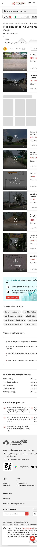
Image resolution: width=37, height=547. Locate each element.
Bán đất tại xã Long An (29, 23)
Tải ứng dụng (20, 3)
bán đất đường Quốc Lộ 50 (13, 316)
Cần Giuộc (17, 23)
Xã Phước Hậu (9, 388)
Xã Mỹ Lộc (8, 379)
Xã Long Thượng (9, 392)
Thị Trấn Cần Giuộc (11, 382)
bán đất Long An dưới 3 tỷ (13, 324)
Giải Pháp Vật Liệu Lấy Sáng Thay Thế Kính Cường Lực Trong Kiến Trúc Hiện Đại (18, 419)
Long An (10, 23)
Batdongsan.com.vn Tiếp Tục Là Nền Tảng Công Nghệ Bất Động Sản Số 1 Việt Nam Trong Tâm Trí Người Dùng (18, 410)
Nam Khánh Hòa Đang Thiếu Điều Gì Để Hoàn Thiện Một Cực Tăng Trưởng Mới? (18, 429)
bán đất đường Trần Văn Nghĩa (15, 320)
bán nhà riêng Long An (12, 312)
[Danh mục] (3, 3)
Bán (4, 23)
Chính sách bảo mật (28, 528)
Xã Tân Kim (8, 385)
